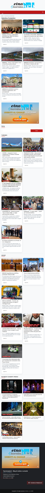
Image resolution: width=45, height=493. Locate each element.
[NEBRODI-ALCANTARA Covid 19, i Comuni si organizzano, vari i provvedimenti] (11, 81)
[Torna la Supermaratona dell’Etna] (33, 265)
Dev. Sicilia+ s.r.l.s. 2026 (8, 477)
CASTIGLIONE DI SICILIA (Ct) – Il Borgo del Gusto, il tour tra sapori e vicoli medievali (11, 330)
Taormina (4, 180)
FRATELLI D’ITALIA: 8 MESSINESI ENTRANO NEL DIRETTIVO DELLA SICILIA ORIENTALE (10, 36)
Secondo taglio (12, 86)
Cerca (3, 126)
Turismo (4, 150)
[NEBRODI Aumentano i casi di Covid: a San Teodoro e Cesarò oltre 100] (33, 54)
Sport (3, 270)
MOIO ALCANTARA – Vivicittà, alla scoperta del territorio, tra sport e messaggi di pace (10, 302)
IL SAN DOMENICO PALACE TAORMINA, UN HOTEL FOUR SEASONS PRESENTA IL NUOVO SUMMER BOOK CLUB (11, 185)
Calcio (4, 324)
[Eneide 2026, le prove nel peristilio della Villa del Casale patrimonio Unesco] (33, 386)
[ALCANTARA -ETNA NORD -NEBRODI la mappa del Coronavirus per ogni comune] (33, 26)
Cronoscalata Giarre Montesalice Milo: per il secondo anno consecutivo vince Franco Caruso (11, 361)
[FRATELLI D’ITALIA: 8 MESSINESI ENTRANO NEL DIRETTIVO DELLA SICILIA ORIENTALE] (11, 26)
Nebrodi (8, 86)
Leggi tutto (5, 45)
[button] (2, 12)
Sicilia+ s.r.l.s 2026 (29, 491)
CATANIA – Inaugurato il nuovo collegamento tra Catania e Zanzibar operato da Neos (10, 154)
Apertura (29, 150)
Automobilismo (13, 323)
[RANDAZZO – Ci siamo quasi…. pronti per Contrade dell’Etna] (33, 203)
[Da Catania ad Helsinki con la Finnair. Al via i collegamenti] (11, 232)
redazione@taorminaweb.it (8, 476)
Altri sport (8, 323)
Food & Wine (26, 208)
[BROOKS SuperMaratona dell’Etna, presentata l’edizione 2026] (11, 265)
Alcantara (4, 86)
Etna (32, 150)
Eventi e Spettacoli (9, 414)
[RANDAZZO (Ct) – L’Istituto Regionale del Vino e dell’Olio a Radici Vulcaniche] (33, 409)
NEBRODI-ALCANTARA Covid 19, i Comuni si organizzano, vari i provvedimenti (10, 91)
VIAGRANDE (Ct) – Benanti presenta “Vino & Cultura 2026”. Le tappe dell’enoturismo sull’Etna (10, 213)
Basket (18, 323)
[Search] (43, 12)
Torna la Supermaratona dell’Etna (31, 273)
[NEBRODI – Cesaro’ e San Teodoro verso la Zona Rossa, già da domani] (11, 54)
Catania (4, 237)
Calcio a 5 (7, 324)
